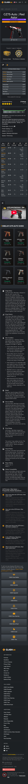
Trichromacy (10, 135)
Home (2, 9)
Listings (14, 145)
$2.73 (9, 180)
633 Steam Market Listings (14, 69)
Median (20, 145)
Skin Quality (3, 144)
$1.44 (9, 164)
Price (8, 145)
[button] (15, 2)
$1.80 (9, 158)
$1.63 (9, 194)
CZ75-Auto (7, 9)
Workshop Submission (12, 133)
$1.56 (9, 169)
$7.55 (9, 147)
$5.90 (9, 175)
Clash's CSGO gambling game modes (12, 570)
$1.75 (9, 184)
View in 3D (15, 39)
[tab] (3, 65)
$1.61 (9, 190)
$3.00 (9, 153)
